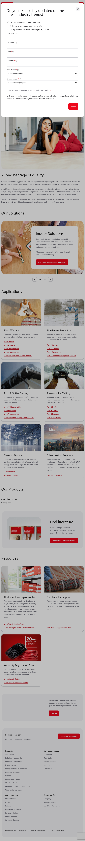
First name (11, 33)
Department (12, 70)
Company (11, 61)
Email (9, 51)
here (34, 90)
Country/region (13, 79)
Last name (11, 42)
